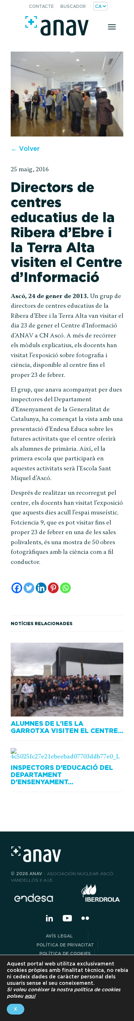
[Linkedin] (41, 588)
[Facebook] (16, 588)
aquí (30, 996)
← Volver (25, 148)
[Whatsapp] (65, 588)
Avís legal (65, 936)
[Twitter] (29, 588)
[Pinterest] (53, 588)
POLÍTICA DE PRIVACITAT (65, 945)
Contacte (41, 6)
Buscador (73, 6)
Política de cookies (65, 953)
